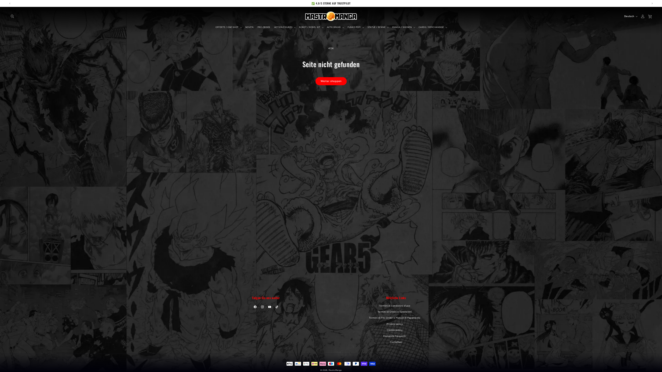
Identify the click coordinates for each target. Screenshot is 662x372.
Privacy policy (395, 324)
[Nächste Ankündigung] (652, 3)
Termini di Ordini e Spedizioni (395, 311)
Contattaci (396, 342)
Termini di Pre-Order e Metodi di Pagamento (394, 317)
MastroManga (335, 370)
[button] (12, 16)
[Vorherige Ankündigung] (10, 3)
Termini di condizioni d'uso (394, 305)
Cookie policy (395, 330)
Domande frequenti (394, 336)
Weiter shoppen (331, 81)
